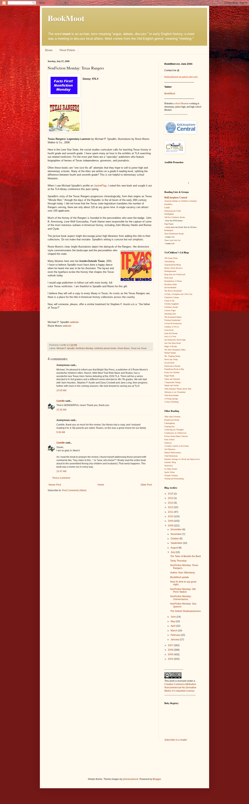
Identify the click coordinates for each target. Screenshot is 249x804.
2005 (171, 654)
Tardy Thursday (178, 560)
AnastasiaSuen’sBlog (172, 265)
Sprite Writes (169, 472)
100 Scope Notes (171, 258)
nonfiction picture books (105, 348)
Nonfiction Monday (84, 348)
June (173, 616)
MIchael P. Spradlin (66, 348)
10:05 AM (61, 390)
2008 (171, 525)
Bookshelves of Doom (173, 281)
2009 (171, 521)
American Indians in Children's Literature (180, 201)
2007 (171, 645)
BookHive (168, 204)
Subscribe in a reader (175, 739)
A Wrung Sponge (171, 399)
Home (49, 50)
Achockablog (169, 261)
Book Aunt (168, 278)
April (173, 626)
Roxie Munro (124, 348)
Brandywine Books (171, 420)
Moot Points (67, 50)
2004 (171, 659)
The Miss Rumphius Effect (175, 350)
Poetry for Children (172, 372)
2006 (171, 649)
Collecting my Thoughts (174, 430)
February (176, 635)
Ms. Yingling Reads (172, 356)
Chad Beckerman (171, 456)
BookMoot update (179, 577)
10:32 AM (61, 409)
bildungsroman (170, 271)
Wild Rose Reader (171, 395)
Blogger (157, 779)
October (175, 538)
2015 (171, 493)
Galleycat (168, 443)
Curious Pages (170, 310)
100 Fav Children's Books (174, 217)
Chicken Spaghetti (171, 304)
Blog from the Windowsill (174, 274)
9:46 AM (60, 432)
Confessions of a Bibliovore (175, 433)
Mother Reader (170, 353)
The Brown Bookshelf (173, 291)
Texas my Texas (139, 348)
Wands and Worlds (171, 385)
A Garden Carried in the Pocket (176, 446)
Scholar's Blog (170, 462)
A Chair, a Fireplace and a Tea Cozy (178, 294)
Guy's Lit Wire (170, 336)
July (173, 552)
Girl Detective (169, 449)
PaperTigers (169, 224)
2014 (171, 498)
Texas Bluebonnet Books (174, 234)
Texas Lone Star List (172, 240)
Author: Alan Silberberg (182, 572)
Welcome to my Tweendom (175, 392)
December (176, 529)
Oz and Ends (169, 363)
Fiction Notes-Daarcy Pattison (176, 436)
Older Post (146, 484)
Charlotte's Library (171, 297)
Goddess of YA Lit (171, 327)
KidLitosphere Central (175, 197)
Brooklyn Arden (170, 284)
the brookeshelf (170, 287)
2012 (171, 507)
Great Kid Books (171, 333)
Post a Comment (61, 478)
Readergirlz (168, 230)
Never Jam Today (171, 359)
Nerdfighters (169, 214)
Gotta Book (169, 330)
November (176, 534)
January (175, 639)
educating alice (170, 314)
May (173, 621)
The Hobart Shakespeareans (185, 611)
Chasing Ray (169, 426)
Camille (60, 401)
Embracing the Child (172, 211)
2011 (171, 512)
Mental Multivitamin (172, 452)
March (174, 630)
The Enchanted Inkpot (172, 317)
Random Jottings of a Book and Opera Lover (182, 459)
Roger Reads (169, 376)
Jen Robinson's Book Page (174, 340)
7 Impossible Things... (173, 382)
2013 (171, 502)
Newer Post (55, 484)
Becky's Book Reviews (173, 268)
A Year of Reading (171, 402)
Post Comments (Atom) (74, 490)
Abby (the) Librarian (172, 417)
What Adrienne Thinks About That (177, 389)
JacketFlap (100, 185)
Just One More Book (172, 343)
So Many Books (170, 469)
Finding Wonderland (172, 320)
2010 (171, 516)
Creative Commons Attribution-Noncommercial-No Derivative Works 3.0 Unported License (180, 687)
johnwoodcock (130, 779)
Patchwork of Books (172, 366)
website (74, 322)
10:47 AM (61, 471)
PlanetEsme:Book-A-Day (174, 369)
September (177, 543)
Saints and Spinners (172, 379)
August (175, 547)
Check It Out (169, 301)
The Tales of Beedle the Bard (185, 556)
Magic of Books (170, 346)
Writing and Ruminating (174, 479)
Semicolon (168, 466)
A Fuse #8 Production (172, 323)
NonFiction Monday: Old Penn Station (183, 590)
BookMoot (169, 93)
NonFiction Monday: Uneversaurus (180, 597)
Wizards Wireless (171, 475)
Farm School (169, 439)
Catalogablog (169, 423)
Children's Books (171, 307)
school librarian (181, 103)
